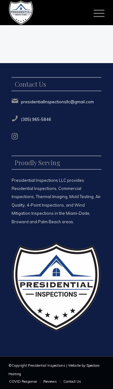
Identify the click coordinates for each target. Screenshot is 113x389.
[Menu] (96, 12)
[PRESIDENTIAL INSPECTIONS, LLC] (46, 12)
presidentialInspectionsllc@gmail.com (57, 101)
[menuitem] (96, 12)
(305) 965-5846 (36, 119)
